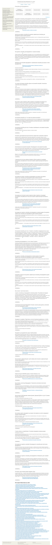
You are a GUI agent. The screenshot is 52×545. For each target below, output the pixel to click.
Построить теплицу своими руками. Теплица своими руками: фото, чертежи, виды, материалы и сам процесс (32, 509)
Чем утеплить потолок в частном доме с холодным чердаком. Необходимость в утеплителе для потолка (31, 531)
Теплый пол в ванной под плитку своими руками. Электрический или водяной (27, 492)
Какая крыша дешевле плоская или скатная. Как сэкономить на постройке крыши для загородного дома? (32, 520)
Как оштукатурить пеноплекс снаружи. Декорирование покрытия (26, 505)
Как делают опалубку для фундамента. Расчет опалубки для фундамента (31, 18)
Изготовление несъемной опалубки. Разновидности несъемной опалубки (31, 146)
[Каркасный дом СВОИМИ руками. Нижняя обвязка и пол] (32, 378)
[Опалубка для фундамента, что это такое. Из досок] (32, 251)
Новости (25, 4)
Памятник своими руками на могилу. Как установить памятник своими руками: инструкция (29, 528)
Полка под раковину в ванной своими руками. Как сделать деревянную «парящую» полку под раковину (31, 497)
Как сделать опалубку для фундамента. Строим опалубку (27, 51)
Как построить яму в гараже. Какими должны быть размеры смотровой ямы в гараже (8, 17)
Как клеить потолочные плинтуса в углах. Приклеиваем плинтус (25, 490)
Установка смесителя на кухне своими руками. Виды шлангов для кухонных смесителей (29, 525)
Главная (21, 4)
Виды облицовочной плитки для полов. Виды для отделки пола (25, 527)
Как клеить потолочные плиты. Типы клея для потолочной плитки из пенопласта (28, 524)
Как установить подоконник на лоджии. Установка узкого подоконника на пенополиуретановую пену (31, 529)
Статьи (29, 4)
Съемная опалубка (28, 9)
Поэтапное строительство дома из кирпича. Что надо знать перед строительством (28, 511)
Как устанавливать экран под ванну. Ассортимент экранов (25, 537)
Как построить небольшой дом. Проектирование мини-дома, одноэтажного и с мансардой (29, 501)
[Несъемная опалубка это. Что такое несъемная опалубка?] (32, 123)
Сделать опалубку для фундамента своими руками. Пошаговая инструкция (31, 293)
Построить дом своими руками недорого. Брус (25, 471)
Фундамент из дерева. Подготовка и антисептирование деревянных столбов (31, 319)
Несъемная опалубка (37, 9)
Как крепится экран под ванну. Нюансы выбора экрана (24, 514)
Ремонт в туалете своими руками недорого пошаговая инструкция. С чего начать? (8, 21)
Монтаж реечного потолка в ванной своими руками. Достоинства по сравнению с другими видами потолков (32, 494)
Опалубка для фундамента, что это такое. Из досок (26, 241)
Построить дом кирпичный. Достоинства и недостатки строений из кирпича (31, 135)
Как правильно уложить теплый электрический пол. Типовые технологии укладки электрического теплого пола (32, 493)
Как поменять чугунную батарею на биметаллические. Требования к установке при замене (29, 515)
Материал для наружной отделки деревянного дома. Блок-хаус (25, 486)
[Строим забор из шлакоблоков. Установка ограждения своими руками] (32, 439)
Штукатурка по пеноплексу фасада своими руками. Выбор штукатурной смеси (28, 496)
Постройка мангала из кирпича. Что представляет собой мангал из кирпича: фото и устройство (30, 500)
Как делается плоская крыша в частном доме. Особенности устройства (26, 522)
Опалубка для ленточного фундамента (19, 10)
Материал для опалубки (45, 9)
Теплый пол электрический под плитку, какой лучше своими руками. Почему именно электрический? (31, 516)
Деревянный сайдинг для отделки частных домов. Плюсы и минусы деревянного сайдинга (29, 487)
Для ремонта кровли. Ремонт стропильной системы (24, 534)
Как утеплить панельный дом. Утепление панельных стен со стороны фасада (27, 521)
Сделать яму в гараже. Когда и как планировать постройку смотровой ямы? (27, 510)
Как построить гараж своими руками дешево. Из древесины (25, 533)
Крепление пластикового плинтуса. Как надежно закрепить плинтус (26, 485)
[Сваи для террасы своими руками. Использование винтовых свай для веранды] (32, 353)
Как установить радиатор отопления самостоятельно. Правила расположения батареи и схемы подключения (32, 530)
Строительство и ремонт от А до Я (26, 1)
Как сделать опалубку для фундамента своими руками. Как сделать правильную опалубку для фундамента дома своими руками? (29, 256)
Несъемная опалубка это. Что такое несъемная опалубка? (27, 117)
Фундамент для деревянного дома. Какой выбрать (26, 332)
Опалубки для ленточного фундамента (28, 14)
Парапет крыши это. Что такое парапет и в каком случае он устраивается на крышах (29, 523)
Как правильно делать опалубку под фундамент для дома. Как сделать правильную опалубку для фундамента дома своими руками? (30, 177)
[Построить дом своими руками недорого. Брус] (32, 478)
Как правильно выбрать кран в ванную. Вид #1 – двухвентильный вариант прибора (28, 535)
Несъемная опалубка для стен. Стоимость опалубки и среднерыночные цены (32, 231)
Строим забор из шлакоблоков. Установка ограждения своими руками (30, 431)
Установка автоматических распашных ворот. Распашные (25, 508)
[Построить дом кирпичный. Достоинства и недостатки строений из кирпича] (32, 142)
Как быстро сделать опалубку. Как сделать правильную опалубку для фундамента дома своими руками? (30, 35)
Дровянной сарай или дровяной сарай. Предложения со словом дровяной (27, 532)
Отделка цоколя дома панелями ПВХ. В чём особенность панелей (26, 484)
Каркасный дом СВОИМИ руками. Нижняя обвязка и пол (27, 373)
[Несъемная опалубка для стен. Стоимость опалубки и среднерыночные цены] (32, 237)
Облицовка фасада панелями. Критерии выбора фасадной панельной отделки (28, 526)
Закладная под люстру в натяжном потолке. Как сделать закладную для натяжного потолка (30, 495)
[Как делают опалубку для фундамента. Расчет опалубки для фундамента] (32, 30)
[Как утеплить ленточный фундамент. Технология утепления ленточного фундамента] (32, 391)
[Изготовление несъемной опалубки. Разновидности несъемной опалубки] (32, 152)
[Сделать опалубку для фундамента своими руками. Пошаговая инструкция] (32, 300)
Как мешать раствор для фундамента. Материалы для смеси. (25, 536)
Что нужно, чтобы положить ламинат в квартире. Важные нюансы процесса (27, 502)
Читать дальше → (17, 31)
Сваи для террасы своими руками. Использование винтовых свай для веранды (32, 346)
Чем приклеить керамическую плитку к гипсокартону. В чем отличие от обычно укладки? (29, 491)
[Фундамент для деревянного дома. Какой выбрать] (32, 340)
